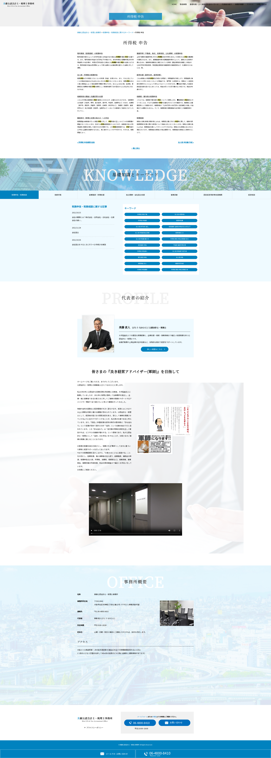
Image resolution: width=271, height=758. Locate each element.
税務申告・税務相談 (19, 194)
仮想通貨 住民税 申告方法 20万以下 (179, 227)
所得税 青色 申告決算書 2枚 (179, 270)
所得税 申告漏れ (142, 251)
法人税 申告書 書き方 (142, 239)
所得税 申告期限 (142, 270)
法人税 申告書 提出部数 (142, 233)
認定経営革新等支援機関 (213, 194)
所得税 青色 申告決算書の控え (179, 239)
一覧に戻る (135, 148)
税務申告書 (179, 220)
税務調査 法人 (142, 263)
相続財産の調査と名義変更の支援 (90, 96)
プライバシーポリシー (94, 727)
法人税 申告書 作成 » (186, 142)
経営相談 (251, 194)
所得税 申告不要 (142, 214)
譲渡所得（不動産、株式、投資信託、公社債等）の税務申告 (160, 53)
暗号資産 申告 (142, 257)
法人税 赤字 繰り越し (142, 227)
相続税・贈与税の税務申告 (147, 96)
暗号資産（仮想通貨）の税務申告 (90, 53)
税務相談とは (179, 233)
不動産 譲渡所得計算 (179, 245)
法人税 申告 (179, 257)
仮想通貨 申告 (142, 245)
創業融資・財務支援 (96, 194)
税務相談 (140, 118)
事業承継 (174, 194)
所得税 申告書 (142, 220)
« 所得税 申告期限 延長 (86, 142)
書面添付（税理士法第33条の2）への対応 (93, 118)
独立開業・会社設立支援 (135, 194)
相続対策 (58, 194)
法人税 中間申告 (180, 214)
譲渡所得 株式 (179, 263)
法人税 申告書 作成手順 (179, 251)
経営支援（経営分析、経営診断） (149, 75)
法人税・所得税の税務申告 (87, 75)
